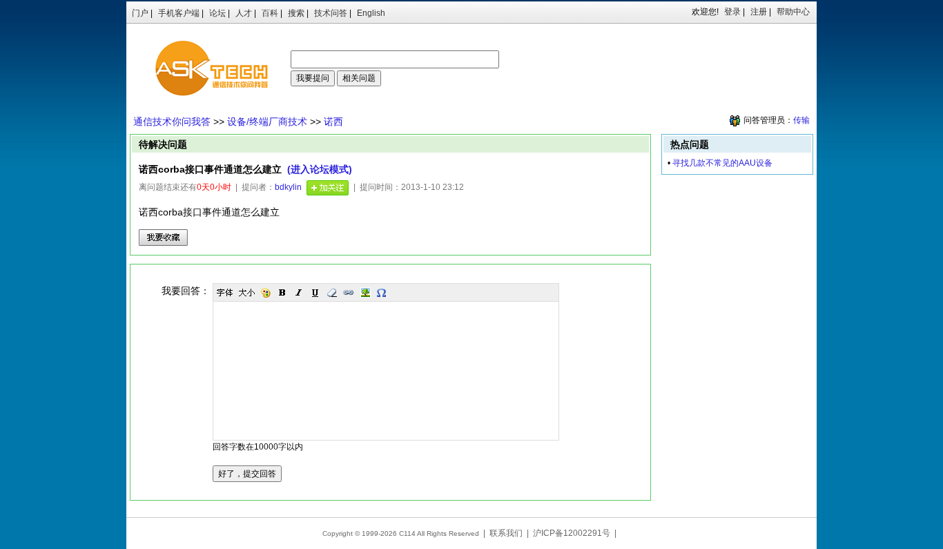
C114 (407, 533)
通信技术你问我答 (172, 121)
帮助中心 (793, 12)
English (371, 13)
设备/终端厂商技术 (267, 121)
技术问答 (330, 13)
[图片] (365, 292)
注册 (758, 12)
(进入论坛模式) (319, 169)
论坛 (217, 13)
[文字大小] (246, 292)
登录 (732, 12)
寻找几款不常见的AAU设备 (722, 163)
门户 (140, 13)
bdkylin (288, 187)
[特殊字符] (381, 292)
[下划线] (315, 292)
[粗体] (282, 292)
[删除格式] (332, 292)
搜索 (296, 13)
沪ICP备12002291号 (571, 533)
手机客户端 (179, 13)
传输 (801, 120)
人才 (243, 13)
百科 (270, 13)
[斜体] (299, 292)
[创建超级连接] (348, 292)
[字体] (224, 292)
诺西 (333, 121)
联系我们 (506, 533)
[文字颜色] (265, 292)
